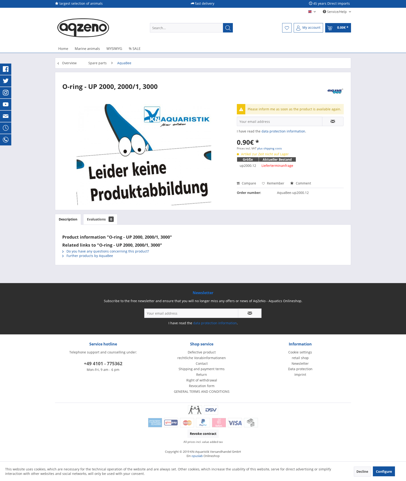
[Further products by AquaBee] (335, 91)
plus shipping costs (269, 148)
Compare (248, 183)
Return (201, 374)
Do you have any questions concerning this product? (107, 251)
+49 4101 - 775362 (103, 364)
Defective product (202, 352)
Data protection (300, 369)
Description (68, 219)
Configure (384, 471)
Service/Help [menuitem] (337, 11)
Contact (202, 363)
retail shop (300, 358)
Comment (303, 183)
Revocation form (202, 386)
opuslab (197, 456)
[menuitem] (191, 27)
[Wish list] (287, 27)
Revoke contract (203, 433)
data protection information (283, 131)
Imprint (300, 374)
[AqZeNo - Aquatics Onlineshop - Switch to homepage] (83, 27)
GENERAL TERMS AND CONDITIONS (202, 391)
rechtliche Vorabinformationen (201, 358)
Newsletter (300, 363)
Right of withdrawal (201, 380)
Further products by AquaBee (89, 255)
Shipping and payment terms (202, 369)
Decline (362, 471)
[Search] (228, 27)
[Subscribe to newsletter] (250, 313)
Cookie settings (300, 352)
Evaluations (99, 219)
